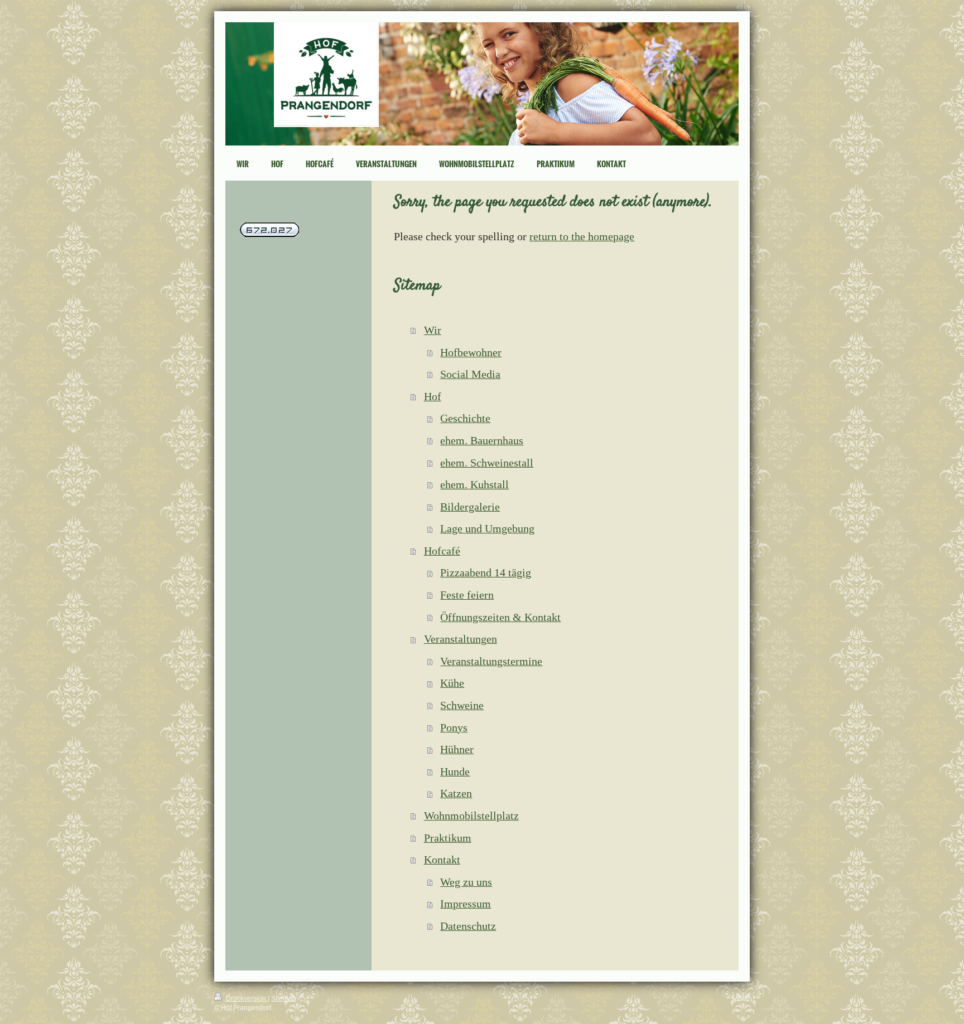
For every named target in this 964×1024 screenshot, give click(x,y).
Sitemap (283, 998)
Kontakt (442, 859)
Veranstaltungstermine (491, 661)
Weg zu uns (466, 882)
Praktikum (447, 838)
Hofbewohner (471, 352)
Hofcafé (442, 551)
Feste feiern (467, 595)
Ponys (453, 727)
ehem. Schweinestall (486, 463)
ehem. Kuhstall (474, 484)
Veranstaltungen (460, 639)
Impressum (465, 903)
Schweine (462, 705)
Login (741, 997)
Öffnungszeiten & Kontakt (500, 617)
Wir (432, 330)
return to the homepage (581, 236)
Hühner (457, 749)
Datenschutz (468, 926)
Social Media (470, 374)
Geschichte (465, 418)
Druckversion (246, 998)
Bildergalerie (470, 507)
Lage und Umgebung (487, 528)
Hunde (455, 771)
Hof (432, 396)
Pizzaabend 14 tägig (485, 572)
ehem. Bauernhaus (481, 440)
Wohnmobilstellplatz (471, 815)
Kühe (452, 683)
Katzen (456, 793)
